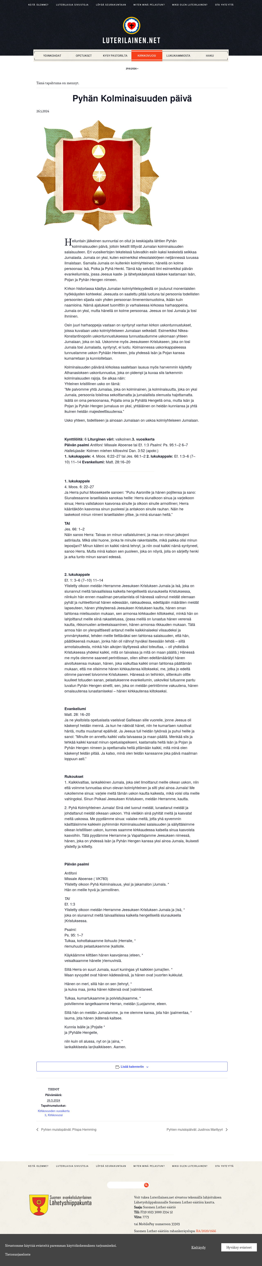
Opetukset (84, 55)
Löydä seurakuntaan (111, 4)
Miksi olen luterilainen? (190, 4)
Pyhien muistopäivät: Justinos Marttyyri (195, 1129)
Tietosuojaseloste (17, 1254)
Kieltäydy (198, 1247)
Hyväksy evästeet (239, 1247)
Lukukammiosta (178, 55)
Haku (210, 55)
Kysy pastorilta (115, 55)
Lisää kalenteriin (132, 1066)
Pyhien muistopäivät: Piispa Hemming (68, 1129)
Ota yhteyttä (224, 4)
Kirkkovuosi (147, 55)
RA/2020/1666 (206, 1231)
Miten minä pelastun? (149, 4)
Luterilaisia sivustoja (72, 4)
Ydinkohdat (52, 55)
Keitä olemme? (38, 4)
